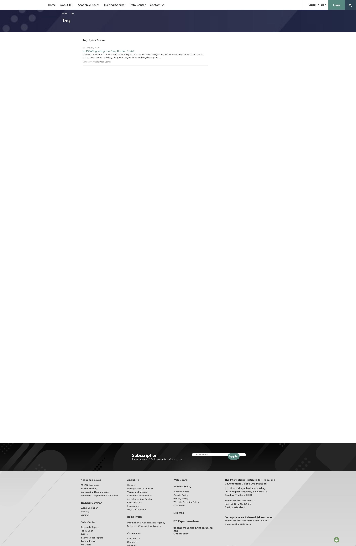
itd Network (134, 517)
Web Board (180, 480)
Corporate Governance (139, 495)
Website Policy (182, 487)
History (131, 485)
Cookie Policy (180, 495)
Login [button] (336, 5)
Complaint (132, 542)
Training (85, 511)
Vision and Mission (137, 492)
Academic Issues (89, 5)
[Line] (336, 539)
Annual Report (89, 541)
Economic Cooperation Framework (99, 495)
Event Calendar (89, 508)
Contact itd (133, 538)
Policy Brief (87, 531)
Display (313, 5)
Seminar (85, 515)
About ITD (67, 5)
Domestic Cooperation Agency (144, 526)
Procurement (134, 506)
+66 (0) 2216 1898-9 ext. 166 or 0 (251, 520)
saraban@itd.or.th (241, 524)
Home (52, 5)
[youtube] (289, 5)
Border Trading (89, 488)
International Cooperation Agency (146, 522)
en (323, 5)
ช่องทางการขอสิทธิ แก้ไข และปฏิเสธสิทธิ (193, 529)
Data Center (138, 5)
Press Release (134, 502)
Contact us (157, 5)
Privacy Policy (180, 498)
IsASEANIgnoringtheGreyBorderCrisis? (108, 51)
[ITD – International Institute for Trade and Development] (23, 4)
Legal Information (137, 509)
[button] (350, 5)
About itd (133, 480)
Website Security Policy (186, 502)
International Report (92, 537)
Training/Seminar (115, 5)
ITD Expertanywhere (186, 521)
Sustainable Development (95, 492)
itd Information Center (139, 499)
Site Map (178, 513)
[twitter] (296, 5)
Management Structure (140, 488)
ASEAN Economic (90, 485)
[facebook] (282, 5)
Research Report (90, 527)
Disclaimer (179, 505)
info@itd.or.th (239, 507)
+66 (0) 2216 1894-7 (244, 500)
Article (84, 534)
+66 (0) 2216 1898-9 (240, 504)
